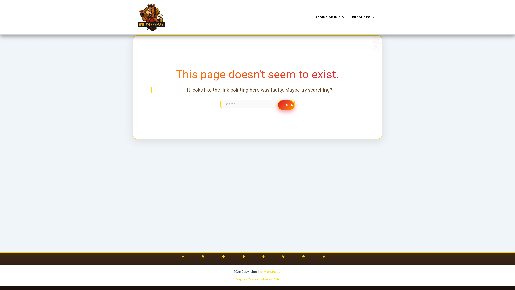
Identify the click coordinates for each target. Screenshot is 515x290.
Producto (361, 17)
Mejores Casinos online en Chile (258, 279)
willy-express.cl (270, 272)
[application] (372, 17)
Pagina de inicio (329, 17)
